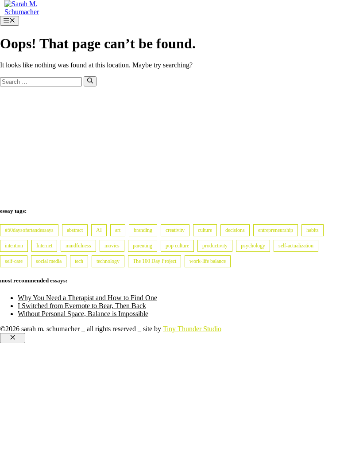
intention (14, 246)
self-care (14, 261)
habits (312, 230)
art (117, 230)
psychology (253, 246)
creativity (175, 230)
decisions (235, 230)
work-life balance (207, 261)
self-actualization (295, 246)
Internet (44, 246)
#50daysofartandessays (29, 230)
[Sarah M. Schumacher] (26, 12)
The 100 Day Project (154, 261)
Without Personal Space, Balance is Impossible (83, 313)
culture (205, 230)
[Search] (90, 81)
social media (49, 261)
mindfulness (78, 246)
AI (99, 230)
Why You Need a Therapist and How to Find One (87, 297)
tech (79, 261)
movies (112, 246)
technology (108, 261)
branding (143, 230)
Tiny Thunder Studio (192, 329)
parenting (142, 246)
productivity (215, 246)
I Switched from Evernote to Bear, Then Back (82, 305)
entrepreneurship (275, 230)
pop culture (177, 246)
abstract (75, 230)
